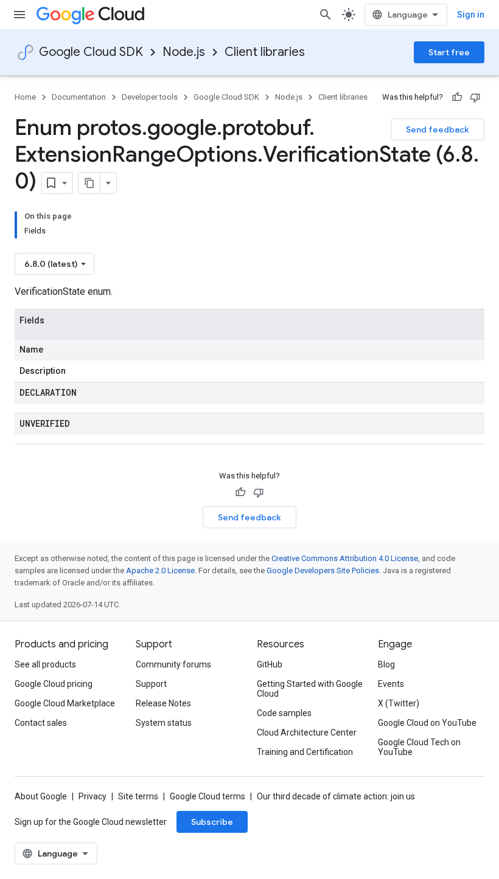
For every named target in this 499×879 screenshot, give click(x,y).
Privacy (92, 796)
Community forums (173, 664)
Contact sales (41, 723)
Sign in (470, 14)
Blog (386, 664)
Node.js (183, 52)
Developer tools (150, 97)
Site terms (138, 796)
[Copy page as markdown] (89, 183)
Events (391, 684)
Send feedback (437, 129)
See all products (45, 664)
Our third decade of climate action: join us (336, 796)
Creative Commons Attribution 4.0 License (344, 558)
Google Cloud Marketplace (65, 703)
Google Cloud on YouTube (427, 723)
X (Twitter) (398, 703)
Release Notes (163, 703)
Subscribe (212, 821)
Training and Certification (305, 752)
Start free (449, 52)
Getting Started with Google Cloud (310, 688)
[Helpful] (457, 97)
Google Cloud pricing (53, 684)
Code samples (284, 713)
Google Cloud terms (207, 796)
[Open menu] (19, 14)
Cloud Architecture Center (307, 732)
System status (164, 723)
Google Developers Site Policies (323, 570)
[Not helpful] (475, 97)
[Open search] (325, 14)
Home (25, 97)
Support (151, 684)
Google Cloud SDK (91, 52)
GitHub (269, 664)
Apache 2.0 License (160, 570)
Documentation (79, 97)
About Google (41, 796)
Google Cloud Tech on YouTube (419, 747)
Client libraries (265, 52)
